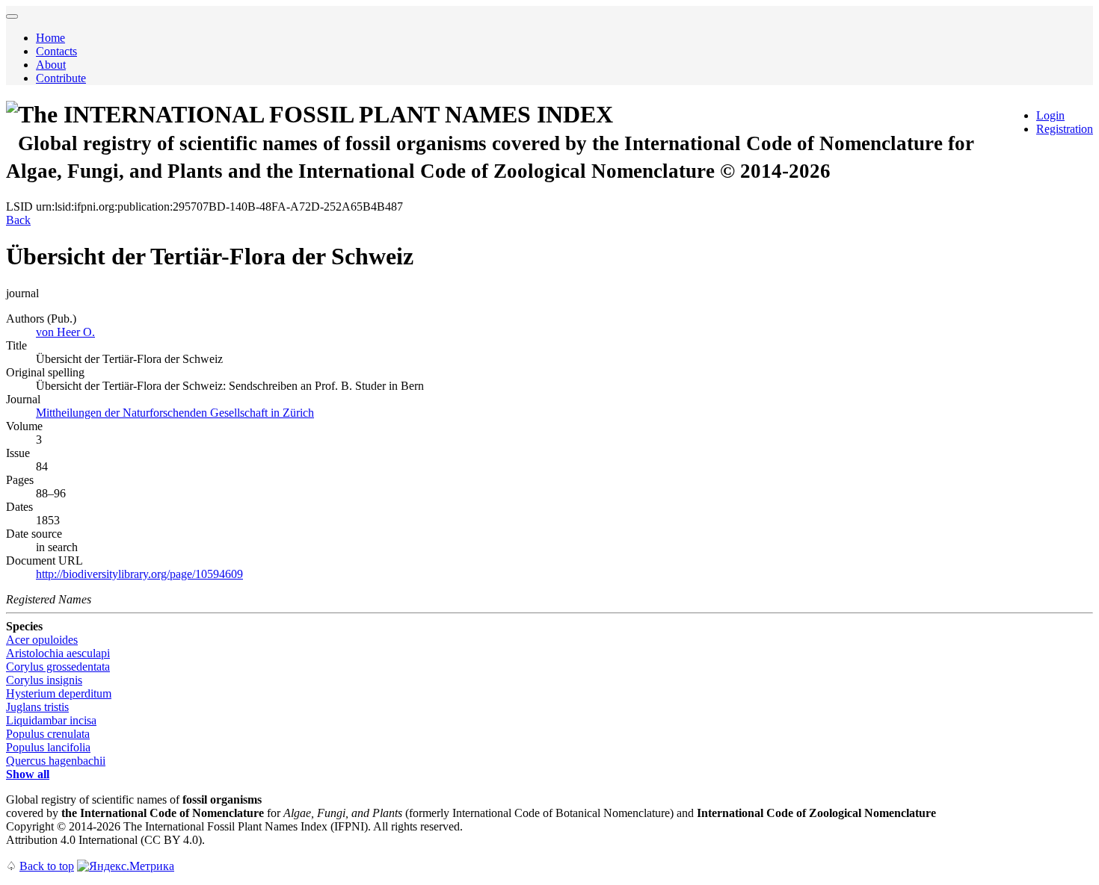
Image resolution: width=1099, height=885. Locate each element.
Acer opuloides (42, 639)
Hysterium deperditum (58, 693)
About (51, 64)
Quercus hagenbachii (55, 760)
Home (50, 37)
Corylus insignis (44, 680)
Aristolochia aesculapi (58, 653)
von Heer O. (65, 332)
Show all (27, 774)
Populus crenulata (48, 733)
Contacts (56, 51)
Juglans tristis (37, 707)
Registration (1064, 128)
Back (18, 220)
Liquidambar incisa (51, 720)
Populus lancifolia (48, 747)
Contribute (61, 78)
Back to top (46, 866)
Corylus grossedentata (58, 666)
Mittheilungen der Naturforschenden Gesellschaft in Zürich (175, 412)
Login (1050, 115)
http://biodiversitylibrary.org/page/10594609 (139, 574)
